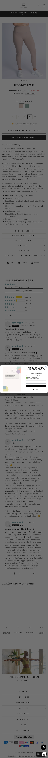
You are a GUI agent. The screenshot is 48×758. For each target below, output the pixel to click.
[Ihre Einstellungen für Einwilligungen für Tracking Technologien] (44, 754)
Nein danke (36, 389)
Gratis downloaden (36, 385)
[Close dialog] (46, 367)
